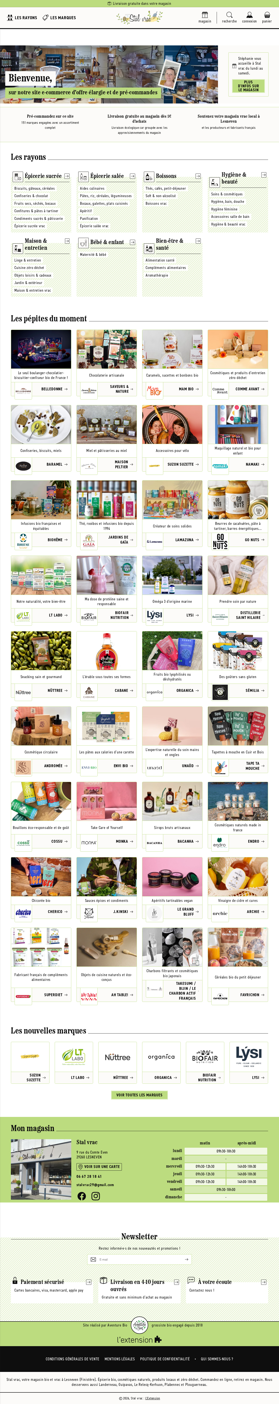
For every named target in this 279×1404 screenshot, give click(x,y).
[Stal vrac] (139, 18)
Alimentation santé (160, 260)
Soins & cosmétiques (227, 194)
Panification (89, 218)
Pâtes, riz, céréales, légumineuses (106, 195)
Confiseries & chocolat (31, 195)
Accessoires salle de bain (230, 216)
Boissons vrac (156, 203)
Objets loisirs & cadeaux (32, 275)
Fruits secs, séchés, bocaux (35, 203)
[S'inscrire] (183, 1259)
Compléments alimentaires (166, 267)
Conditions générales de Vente (72, 1359)
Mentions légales (120, 1359)
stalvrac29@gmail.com (95, 1184)
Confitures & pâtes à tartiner (36, 211)
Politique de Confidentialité (165, 1359)
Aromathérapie (157, 275)
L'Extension (152, 1398)
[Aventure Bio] (139, 1325)
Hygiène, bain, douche (227, 201)
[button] (229, 18)
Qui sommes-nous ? (217, 1359)
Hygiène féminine (224, 209)
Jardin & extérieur (28, 282)
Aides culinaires (92, 188)
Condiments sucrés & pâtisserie (38, 218)
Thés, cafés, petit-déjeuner (166, 188)
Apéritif (86, 211)
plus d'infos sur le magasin (248, 86)
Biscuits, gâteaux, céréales (34, 188)
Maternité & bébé (93, 254)
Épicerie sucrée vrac (29, 226)
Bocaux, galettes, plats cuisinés (104, 203)
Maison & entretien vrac (32, 290)
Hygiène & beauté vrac (228, 224)
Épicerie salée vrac (94, 226)
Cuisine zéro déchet (29, 267)
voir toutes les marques (139, 1095)
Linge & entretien (27, 260)
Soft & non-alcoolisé (161, 195)
